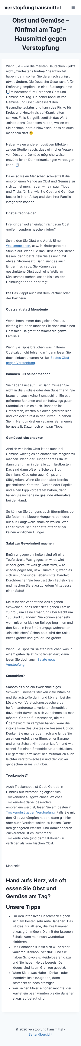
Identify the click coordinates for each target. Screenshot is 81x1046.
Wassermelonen (18, 246)
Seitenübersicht (40, 1034)
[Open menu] (73, 7)
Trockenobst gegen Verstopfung (30, 812)
